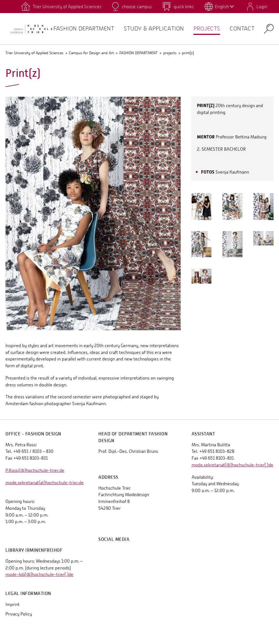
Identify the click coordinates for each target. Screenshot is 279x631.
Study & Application (154, 28)
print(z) (188, 53)
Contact (242, 28)
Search (269, 28)
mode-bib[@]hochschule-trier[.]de (39, 574)
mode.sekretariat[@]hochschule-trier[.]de (232, 465)
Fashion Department (83, 28)
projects (206, 28)
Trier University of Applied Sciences (34, 53)
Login (261, 6)
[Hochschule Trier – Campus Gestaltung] (29, 28)
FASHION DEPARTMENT (138, 53)
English (222, 6)
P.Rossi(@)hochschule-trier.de (34, 470)
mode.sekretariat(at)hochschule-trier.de (44, 482)
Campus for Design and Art (91, 53)
